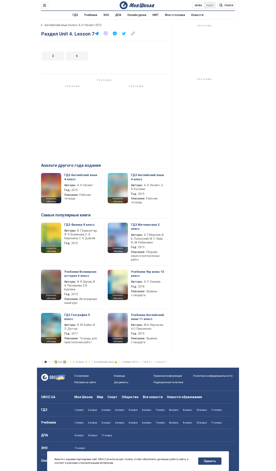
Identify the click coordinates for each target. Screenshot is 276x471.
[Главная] (46, 362)
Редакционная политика (168, 382)
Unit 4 (147, 362)
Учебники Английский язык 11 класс (147, 317)
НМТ (155, 15)
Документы (121, 382)
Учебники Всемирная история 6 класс (80, 274)
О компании (81, 375)
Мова (198, 5)
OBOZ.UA (48, 397)
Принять (210, 461)
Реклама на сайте (85, 382)
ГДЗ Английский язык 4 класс (80, 177)
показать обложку (51, 200)
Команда (119, 375)
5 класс (133, 409)
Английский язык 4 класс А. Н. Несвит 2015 (73, 25)
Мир (100, 397)
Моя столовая (175, 15)
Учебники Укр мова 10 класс (147, 274)
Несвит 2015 (130, 362)
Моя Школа (83, 397)
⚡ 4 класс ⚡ (80, 362)
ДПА (118, 15)
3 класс (106, 409)
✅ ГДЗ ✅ (60, 362)
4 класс (119, 409)
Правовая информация (168, 375)
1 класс (79, 409)
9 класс (187, 409)
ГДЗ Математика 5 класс (145, 227)
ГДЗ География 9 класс (77, 317)
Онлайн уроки (136, 15)
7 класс (160, 409)
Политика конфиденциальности (213, 375)
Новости (197, 15)
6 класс (146, 409)
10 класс (201, 409)
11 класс (216, 409)
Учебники (90, 15)
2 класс (92, 409)
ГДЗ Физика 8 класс (79, 225)
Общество (130, 397)
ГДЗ (75, 15)
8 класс (173, 409)
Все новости (153, 397)
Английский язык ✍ (105, 362)
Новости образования (184, 397)
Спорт (112, 397)
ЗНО (106, 15)
